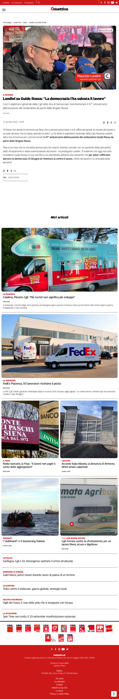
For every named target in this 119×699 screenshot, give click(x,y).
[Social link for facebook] (105, 2)
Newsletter (29, 2)
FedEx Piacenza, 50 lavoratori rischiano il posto (32, 383)
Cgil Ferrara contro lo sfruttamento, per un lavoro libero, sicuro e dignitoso (86, 543)
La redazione (17, 2)
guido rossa (13, 177)
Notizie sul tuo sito (59, 687)
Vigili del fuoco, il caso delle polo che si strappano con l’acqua (38, 602)
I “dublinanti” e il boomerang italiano (24, 541)
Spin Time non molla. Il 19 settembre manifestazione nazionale (39, 616)
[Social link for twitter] (101, 2)
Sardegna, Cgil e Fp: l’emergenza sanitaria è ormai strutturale (38, 561)
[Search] (39, 2)
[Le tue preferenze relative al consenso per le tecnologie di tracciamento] (114, 694)
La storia (59, 691)
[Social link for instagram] (108, 2)
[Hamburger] (4, 10)
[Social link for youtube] (112, 2)
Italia (25, 22)
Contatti (6, 2)
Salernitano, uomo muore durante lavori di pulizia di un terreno (39, 574)
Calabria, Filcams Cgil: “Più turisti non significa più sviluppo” (39, 297)
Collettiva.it (59, 655)
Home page (7, 22)
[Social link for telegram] (116, 2)
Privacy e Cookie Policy (59, 694)
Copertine (17, 22)
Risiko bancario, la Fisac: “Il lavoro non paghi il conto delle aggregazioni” (29, 465)
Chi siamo (60, 678)
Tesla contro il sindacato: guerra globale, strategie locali (35, 588)
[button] (104, 123)
